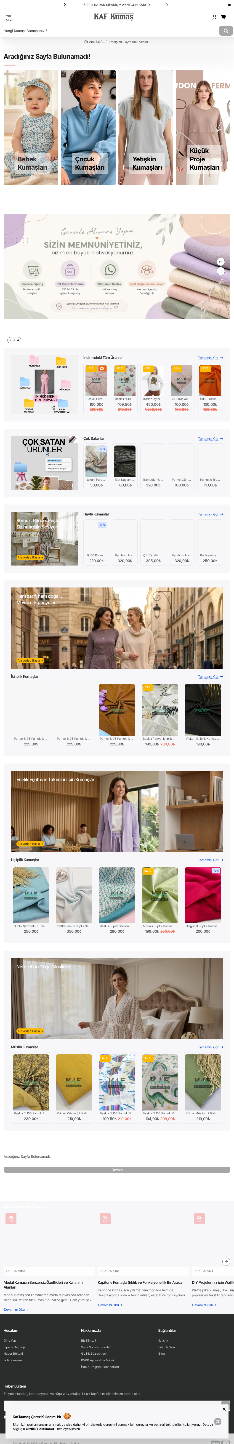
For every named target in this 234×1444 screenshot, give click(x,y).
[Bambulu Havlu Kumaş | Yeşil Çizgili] (153, 461)
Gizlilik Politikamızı (41, 1429)
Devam (117, 1170)
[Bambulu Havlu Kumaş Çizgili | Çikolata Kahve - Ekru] (182, 537)
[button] (167, 4)
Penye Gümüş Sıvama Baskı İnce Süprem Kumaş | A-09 (182, 479)
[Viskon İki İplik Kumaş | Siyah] (203, 710)
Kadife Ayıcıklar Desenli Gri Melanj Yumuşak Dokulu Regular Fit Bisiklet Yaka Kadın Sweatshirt (153, 399)
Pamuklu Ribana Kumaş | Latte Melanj (210, 479)
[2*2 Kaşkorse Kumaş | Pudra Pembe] (182, 380)
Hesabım (11, 1330)
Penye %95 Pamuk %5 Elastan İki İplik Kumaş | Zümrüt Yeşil (74, 738)
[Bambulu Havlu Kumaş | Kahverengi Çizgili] (125, 537)
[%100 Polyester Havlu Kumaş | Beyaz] (96, 537)
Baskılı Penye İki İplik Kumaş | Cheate (160, 738)
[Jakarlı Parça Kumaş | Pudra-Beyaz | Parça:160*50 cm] (96, 461)
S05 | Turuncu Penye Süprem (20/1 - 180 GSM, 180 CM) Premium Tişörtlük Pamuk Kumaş (210, 399)
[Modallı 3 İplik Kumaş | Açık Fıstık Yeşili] (160, 895)
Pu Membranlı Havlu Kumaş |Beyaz (210, 555)
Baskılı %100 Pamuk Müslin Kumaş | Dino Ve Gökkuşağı (160, 1113)
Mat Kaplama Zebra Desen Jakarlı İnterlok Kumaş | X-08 (125, 479)
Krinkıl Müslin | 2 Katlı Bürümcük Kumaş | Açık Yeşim (203, 1113)
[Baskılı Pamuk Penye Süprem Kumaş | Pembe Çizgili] (96, 380)
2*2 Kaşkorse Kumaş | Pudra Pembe (182, 399)
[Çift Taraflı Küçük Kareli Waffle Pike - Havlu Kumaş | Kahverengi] (153, 537)
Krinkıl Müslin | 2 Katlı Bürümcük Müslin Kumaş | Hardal (74, 1113)
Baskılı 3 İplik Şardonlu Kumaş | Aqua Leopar (117, 926)
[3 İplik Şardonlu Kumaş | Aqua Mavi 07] (31, 895)
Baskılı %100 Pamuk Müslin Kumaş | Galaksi (125, 399)
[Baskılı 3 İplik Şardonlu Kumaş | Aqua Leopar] (117, 895)
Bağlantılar (167, 1330)
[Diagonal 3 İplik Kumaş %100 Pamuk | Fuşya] (203, 895)
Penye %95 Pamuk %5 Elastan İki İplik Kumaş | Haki (31, 738)
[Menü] (9, 17)
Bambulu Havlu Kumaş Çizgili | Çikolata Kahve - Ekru (182, 555)
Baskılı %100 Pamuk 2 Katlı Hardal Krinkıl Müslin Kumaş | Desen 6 (31, 1113)
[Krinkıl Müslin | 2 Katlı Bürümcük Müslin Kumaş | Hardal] (74, 1082)
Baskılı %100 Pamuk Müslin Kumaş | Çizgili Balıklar (117, 1113)
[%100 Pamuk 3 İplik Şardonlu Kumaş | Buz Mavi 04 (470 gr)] (74, 895)
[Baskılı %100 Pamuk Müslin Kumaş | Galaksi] (125, 380)
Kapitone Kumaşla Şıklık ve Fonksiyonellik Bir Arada (140, 1282)
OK (217, 1421)
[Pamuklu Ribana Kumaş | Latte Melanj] (210, 461)
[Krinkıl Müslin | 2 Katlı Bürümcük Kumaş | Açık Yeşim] (203, 1082)
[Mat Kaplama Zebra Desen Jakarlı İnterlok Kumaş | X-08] (125, 461)
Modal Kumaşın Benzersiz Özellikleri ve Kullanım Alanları (43, 1284)
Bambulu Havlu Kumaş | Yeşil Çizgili (153, 479)
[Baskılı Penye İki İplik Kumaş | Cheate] (160, 710)
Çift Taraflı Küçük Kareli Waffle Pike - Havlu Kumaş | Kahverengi (153, 555)
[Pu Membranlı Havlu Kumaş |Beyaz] (210, 537)
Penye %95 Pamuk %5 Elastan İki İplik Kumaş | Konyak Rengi (117, 738)
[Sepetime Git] (224, 17)
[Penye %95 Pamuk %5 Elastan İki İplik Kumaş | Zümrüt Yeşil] (74, 710)
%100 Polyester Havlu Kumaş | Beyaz (96, 555)
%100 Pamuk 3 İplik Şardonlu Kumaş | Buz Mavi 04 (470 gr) (74, 926)
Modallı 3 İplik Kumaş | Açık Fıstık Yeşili (160, 926)
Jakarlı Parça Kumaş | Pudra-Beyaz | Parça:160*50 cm (96, 479)
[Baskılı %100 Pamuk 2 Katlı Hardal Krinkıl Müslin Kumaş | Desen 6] (31, 1082)
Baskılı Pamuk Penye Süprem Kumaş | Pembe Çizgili (96, 399)
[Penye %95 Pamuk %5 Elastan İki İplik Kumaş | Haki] (31, 710)
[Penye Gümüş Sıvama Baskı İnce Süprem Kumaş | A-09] (182, 461)
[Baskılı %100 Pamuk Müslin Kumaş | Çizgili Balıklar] (117, 1082)
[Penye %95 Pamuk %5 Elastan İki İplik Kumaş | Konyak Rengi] (117, 710)
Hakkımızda (91, 1330)
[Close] (229, 5)
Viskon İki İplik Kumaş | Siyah (203, 738)
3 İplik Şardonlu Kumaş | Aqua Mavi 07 (31, 926)
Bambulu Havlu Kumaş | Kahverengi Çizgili (125, 555)
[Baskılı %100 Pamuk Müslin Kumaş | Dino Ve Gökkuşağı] (160, 1082)
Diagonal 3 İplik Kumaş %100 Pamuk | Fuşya (203, 926)
